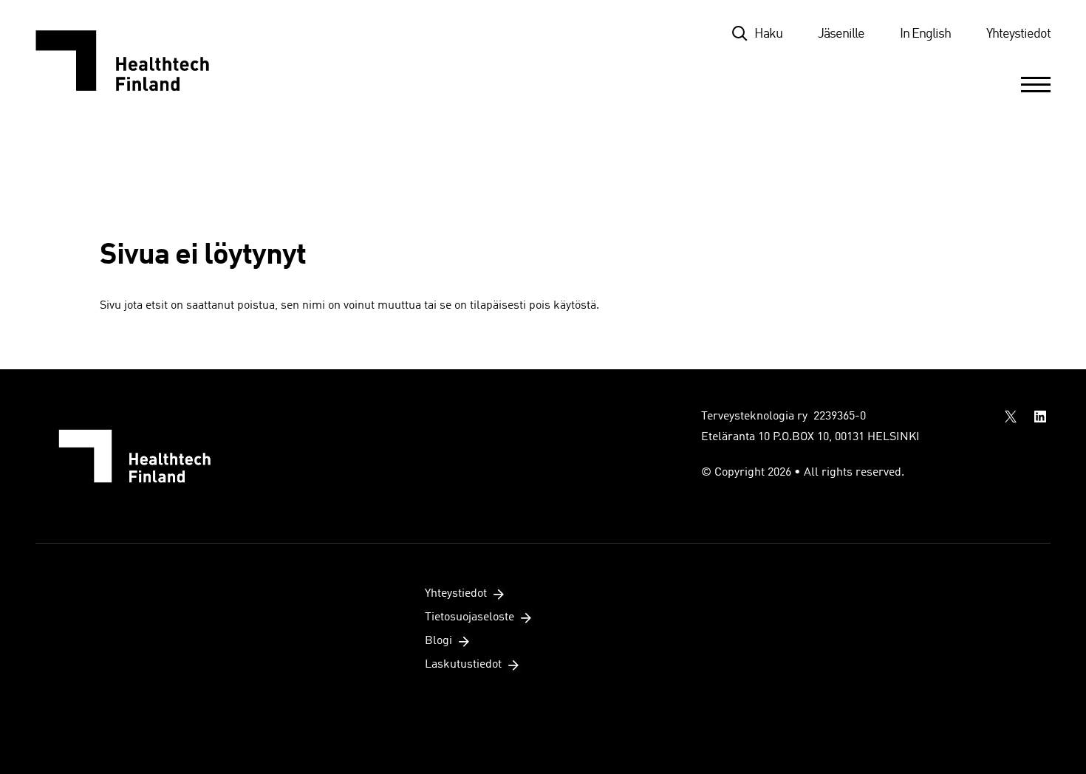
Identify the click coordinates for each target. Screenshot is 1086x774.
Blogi (438, 641)
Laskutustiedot (463, 665)
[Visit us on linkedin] (1040, 416)
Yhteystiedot (1018, 34)
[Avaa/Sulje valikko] (1036, 84)
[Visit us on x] (1010, 416)
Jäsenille (841, 34)
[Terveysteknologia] (137, 60)
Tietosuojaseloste (469, 617)
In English (925, 34)
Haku (768, 34)
